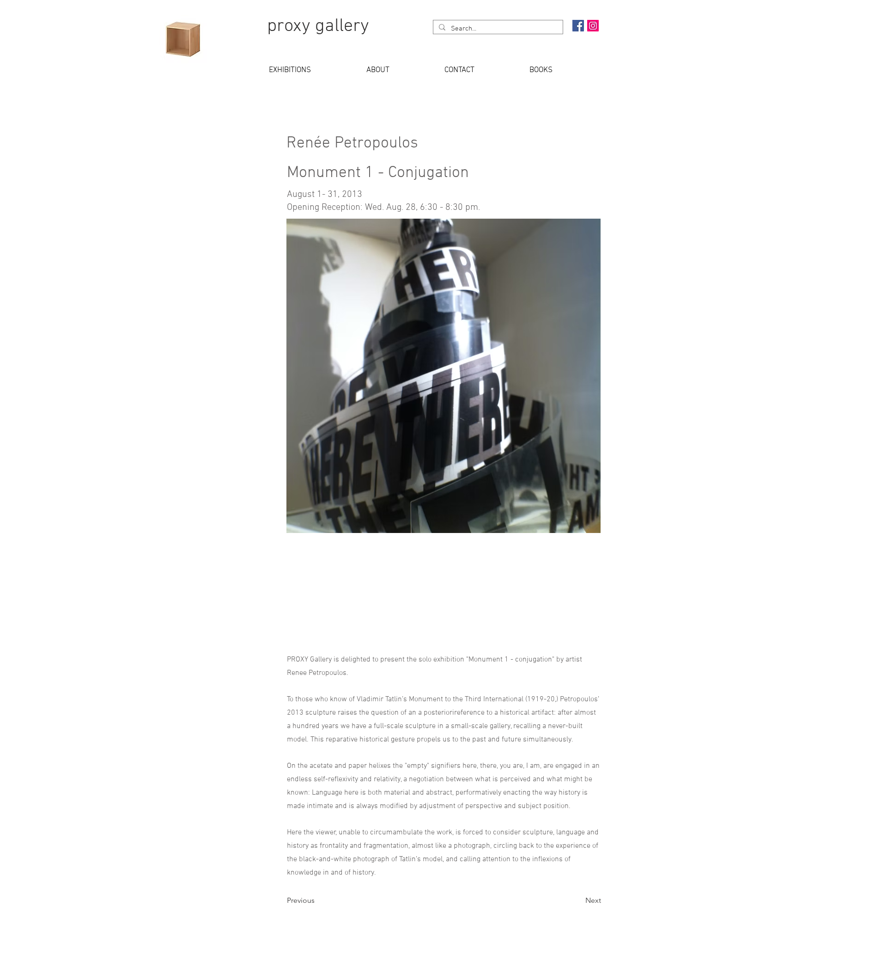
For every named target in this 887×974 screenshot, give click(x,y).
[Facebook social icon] (578, 25)
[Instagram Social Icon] (593, 25)
